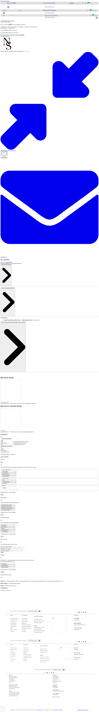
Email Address (6, 476)
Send (2, 494)
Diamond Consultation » (57, 681)
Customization (5, 531)
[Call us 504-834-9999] (4, 15)
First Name (5, 471)
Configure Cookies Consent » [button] (83, 709)
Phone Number (6, 474)
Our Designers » (12, 681)
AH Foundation (13, 624)
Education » (24, 631)
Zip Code (5, 483)
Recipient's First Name (7, 505)
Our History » (13, 621)
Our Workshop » (13, 623)
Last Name (5, 473)
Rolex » (11, 628)
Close (2, 456)
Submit (2, 572)
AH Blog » (12, 631)
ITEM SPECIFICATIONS (6, 264)
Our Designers (13, 626)
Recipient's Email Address (7, 508)
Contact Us (13, 35)
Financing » (24, 629)
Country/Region (6, 481)
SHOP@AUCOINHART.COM (79, 624)
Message (5, 487)
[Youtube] (83, 612)
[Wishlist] (85, 3)
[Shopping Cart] (88, 3)
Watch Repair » (25, 620)
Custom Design (25, 621)
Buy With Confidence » (14, 620)
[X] (79, 612)
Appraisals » (24, 623)
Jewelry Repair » (25, 618)
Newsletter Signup (32, 611)
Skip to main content (5, 1)
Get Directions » (12, 688)
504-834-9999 (9, 262)
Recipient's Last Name (7, 506)
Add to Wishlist (4, 157)
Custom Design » (56, 678)
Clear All (6, 456)
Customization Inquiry (5, 35)
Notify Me (22, 35)
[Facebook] (77, 612)
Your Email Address (6, 509)
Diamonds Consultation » (27, 624)
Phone (3, 528)
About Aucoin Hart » (14, 618)
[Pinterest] (86, 612)
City (3, 480)
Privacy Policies (13, 629)
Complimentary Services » (27, 628)
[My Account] (91, 3)
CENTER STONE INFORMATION (7, 288)
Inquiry (17, 35)
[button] (8, 7)
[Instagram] (81, 612)
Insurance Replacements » (27, 626)
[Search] (95, 10)
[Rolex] (87, 7)
